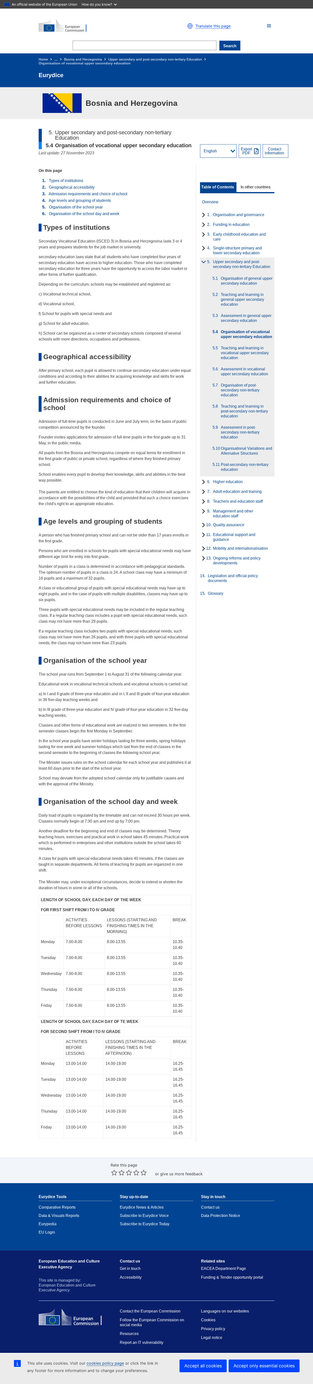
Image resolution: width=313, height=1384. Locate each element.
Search (229, 46)
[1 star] (114, 1172)
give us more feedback (181, 1173)
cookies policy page (105, 1363)
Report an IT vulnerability (141, 1342)
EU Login (47, 1232)
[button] (269, 25)
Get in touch (130, 1268)
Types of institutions (66, 181)
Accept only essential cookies (264, 1365)
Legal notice (211, 1337)
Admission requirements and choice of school (88, 194)
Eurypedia (47, 1224)
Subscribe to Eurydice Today (144, 1224)
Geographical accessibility (72, 187)
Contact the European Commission (150, 1311)
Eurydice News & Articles (142, 1207)
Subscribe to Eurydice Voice (144, 1216)
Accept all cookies (203, 1365)
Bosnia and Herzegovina (83, 59)
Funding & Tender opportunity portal (232, 1277)
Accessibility (131, 1277)
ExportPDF (246, 151)
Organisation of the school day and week (84, 214)
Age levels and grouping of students (80, 200)
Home (43, 59)
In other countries (255, 187)
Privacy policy (213, 1329)
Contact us (210, 1207)
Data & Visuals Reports (59, 1216)
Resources (129, 1334)
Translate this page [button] (213, 26)
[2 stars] (118, 1172)
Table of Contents (217, 187)
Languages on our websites (225, 1311)
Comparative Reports (57, 1207)
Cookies (208, 1320)
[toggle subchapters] (202, 215)
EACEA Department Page (223, 1268)
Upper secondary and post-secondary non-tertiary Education (155, 59)
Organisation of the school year (76, 207)
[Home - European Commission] (95, 26)
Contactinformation (274, 151)
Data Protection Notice (220, 1216)
